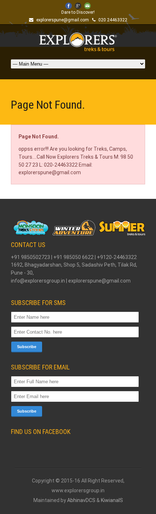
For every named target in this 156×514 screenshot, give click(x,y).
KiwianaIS (112, 500)
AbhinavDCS (81, 500)
